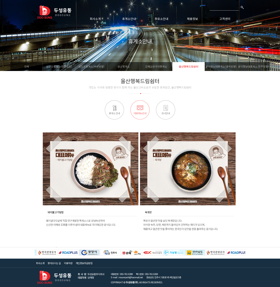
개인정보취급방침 (84, 263)
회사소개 (95, 19)
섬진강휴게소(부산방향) (91, 66)
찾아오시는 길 (54, 263)
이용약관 (68, 263)
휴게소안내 (129, 19)
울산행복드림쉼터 (188, 66)
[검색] (242, 7)
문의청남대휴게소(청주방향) (253, 66)
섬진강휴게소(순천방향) (59, 66)
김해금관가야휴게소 (156, 66)
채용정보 (192, 19)
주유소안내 (161, 19)
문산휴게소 (124, 66)
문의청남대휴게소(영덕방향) (221, 66)
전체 (26, 66)
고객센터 (224, 19)
